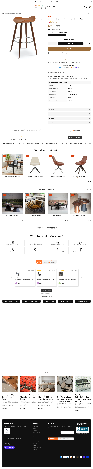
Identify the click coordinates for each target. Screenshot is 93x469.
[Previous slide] (11, 277)
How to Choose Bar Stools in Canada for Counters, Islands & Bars (45, 351)
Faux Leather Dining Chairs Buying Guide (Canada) (27, 397)
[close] (91, 2)
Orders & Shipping (36, 432)
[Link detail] (5, 444)
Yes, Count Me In (68, 432)
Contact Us (35, 430)
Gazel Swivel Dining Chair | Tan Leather (58, 176)
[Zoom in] (42, 18)
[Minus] (49, 43)
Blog (34, 436)
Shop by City (35, 445)
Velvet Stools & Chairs (31, 301)
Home (3, 13)
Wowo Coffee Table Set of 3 (58, 215)
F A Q (34, 439)
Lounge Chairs (49, 301)
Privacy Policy (35, 449)
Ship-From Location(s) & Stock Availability (57, 53)
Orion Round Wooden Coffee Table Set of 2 (12, 215)
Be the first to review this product (18, 139)
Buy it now (69, 48)
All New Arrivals (66, 301)
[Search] (84, 7)
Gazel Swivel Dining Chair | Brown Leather (80, 176)
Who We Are (35, 426)
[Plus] (55, 43)
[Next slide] (81, 277)
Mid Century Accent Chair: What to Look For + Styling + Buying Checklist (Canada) (64, 398)
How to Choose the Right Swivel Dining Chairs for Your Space (45, 397)
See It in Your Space (36, 441)
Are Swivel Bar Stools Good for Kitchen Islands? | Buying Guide (27, 351)
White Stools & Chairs (11, 301)
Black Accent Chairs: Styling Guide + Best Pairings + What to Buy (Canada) (83, 398)
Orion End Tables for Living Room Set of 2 (80, 215)
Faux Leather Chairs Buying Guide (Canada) (9, 397)
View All (87, 150)
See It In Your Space (69, 39)
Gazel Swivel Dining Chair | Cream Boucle (35, 176)
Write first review (75, 137)
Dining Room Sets (83, 301)
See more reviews (46, 290)
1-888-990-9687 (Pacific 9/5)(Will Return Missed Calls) (14, 438)
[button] (85, 43)
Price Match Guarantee (37, 447)
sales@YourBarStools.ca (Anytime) (10, 440)
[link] (3, 7)
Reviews (34, 428)
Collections (35, 443)
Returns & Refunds (36, 434)
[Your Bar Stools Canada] (46, 7)
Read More (4, 361)
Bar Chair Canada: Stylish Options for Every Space (63, 350)
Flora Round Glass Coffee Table (35, 215)
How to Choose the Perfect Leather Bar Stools (8, 350)
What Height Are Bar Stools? (82, 349)
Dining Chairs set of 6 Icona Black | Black (12, 176)
